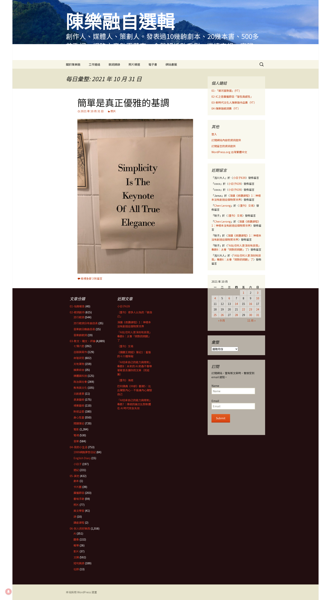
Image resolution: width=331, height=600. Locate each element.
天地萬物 (79, 364)
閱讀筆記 (79, 423)
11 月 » (251, 320)
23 (250, 309)
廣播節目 (79, 493)
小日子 (78, 464)
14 (236, 304)
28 (236, 315)
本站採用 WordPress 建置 (81, 592)
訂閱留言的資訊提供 (223, 146)
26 (222, 315)
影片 (76, 551)
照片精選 (134, 64)
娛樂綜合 (79, 370)
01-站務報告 (77, 306)
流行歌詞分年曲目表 (86, 323)
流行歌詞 (79, 317)
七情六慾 (79, 346)
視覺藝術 (79, 405)
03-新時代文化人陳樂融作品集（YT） (233, 102)
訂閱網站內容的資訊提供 (226, 140)
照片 (113, 111)
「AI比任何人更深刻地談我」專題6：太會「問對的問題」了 (236, 247)
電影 (76, 429)
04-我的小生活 (78, 447)
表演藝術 (79, 399)
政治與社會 (80, 382)
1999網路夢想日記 (85, 452)
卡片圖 (78, 487)
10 (257, 298)
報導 (76, 545)
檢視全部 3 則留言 (91, 278)
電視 (76, 435)
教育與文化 (80, 388)
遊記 (76, 470)
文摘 (76, 557)
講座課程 (79, 522)
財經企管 (79, 411)
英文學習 (79, 511)
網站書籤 (171, 64)
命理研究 (79, 358)
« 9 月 (221, 320)
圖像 (76, 539)
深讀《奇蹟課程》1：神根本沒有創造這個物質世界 (236, 197)
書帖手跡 (79, 499)
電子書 (152, 64)
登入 (214, 134)
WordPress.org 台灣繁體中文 (229, 152)
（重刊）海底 (125, 380)
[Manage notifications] (8, 591)
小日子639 (239, 178)
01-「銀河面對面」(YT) (225, 90)
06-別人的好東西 (80, 528)
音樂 (76, 441)
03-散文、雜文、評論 (82, 341)
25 (215, 315)
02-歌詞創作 (77, 312)
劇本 (76, 481)
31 (257, 315)
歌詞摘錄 (114, 64)
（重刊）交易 (246, 205)
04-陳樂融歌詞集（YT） (225, 108)
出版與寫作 (80, 352)
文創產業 (79, 393)
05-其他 (74, 476)
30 (250, 315)
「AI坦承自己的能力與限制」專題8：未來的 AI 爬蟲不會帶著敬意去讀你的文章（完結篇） (134, 368)
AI (75, 533)
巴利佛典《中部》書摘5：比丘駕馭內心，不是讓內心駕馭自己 (134, 390)
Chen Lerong (222, 205)
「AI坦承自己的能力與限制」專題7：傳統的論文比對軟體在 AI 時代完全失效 (134, 404)
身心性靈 (79, 417)
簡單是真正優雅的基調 (123, 102)
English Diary (82, 458)
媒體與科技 (80, 376)
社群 (76, 569)
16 (250, 304)
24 (257, 309)
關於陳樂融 (73, 64)
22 (243, 309)
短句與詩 (79, 563)
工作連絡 (94, 64)
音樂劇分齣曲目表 (84, 329)
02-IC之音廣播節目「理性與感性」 (232, 96)
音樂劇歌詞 (80, 335)
